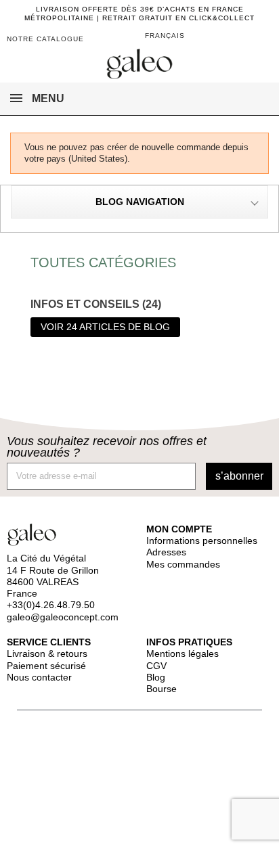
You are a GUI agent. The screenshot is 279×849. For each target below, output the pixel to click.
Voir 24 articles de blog (105, 326)
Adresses (166, 552)
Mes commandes (183, 564)
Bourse (161, 688)
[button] (260, 40)
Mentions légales (182, 653)
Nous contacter (39, 677)
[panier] (240, 37)
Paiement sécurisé (46, 665)
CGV (156, 665)
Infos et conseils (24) (95, 304)
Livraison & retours (47, 653)
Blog (155, 677)
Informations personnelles (201, 540)
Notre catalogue (45, 39)
